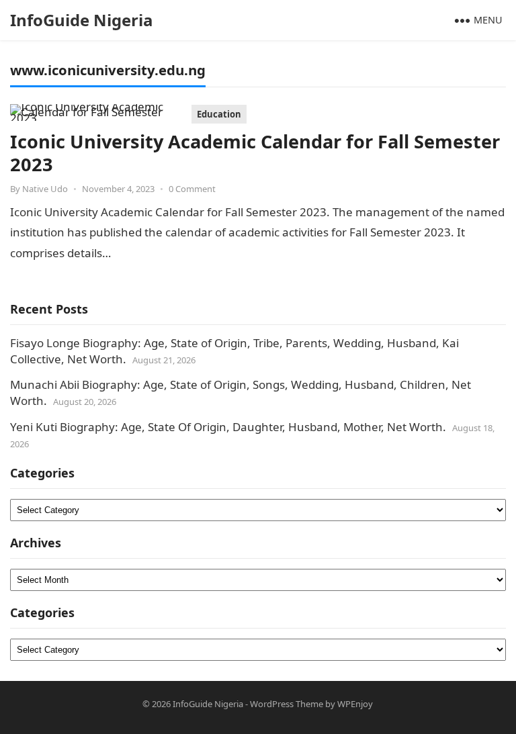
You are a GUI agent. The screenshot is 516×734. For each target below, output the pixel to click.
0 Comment (192, 189)
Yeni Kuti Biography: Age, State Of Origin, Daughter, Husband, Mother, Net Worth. (228, 426)
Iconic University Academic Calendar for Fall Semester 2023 (255, 153)
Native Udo (45, 189)
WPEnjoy (355, 704)
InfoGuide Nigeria (81, 20)
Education (219, 114)
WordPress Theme (286, 704)
